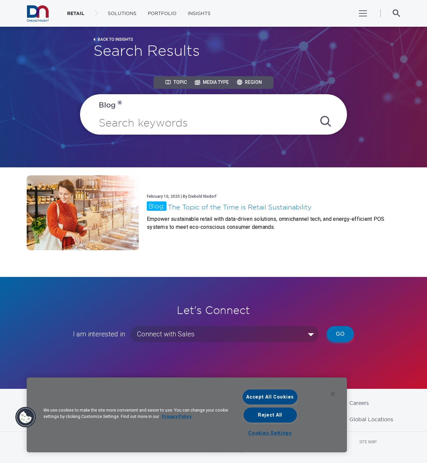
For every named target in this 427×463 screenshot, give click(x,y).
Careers (359, 403)
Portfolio (162, 13)
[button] (25, 417)
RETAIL (75, 13)
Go (340, 334)
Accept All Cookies (270, 397)
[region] (187, 414)
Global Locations (371, 419)
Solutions (122, 13)
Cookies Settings (270, 433)
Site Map (368, 442)
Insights (199, 13)
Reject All (270, 415)
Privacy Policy (176, 416)
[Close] (333, 394)
